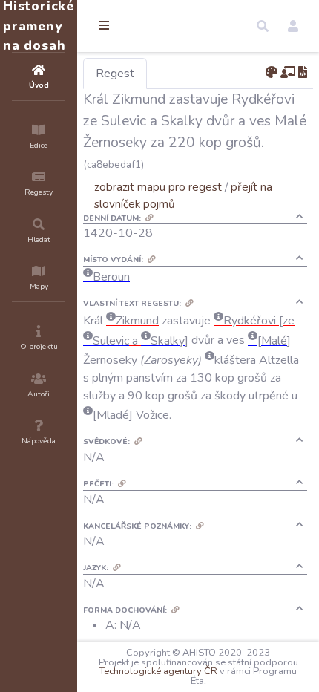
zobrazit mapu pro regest (158, 187)
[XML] (302, 73)
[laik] (287, 73)
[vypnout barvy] (271, 73)
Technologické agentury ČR (158, 671)
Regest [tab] (115, 73)
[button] (262, 26)
